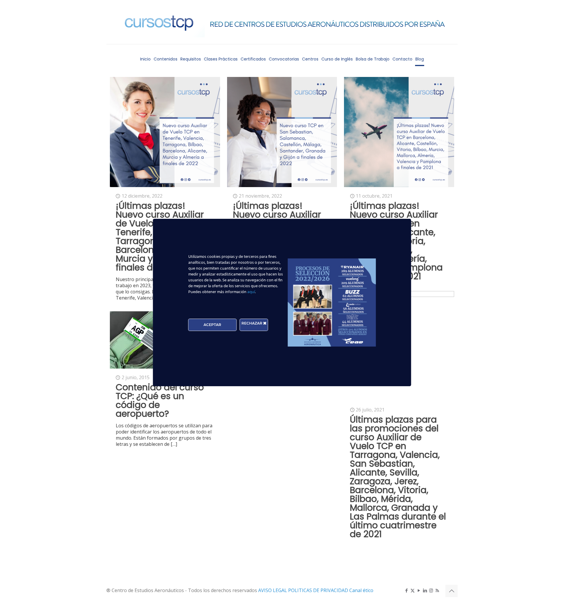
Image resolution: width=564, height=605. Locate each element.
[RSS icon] (437, 590)
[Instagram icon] (431, 590)
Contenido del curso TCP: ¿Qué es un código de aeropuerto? (160, 400)
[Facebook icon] (406, 590)
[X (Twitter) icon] (412, 590)
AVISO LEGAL (273, 590)
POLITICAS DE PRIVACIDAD (318, 590)
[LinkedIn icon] (425, 590)
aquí (251, 292)
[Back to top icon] (451, 591)
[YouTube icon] (419, 590)
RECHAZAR (252, 323)
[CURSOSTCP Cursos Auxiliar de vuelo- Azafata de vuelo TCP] (282, 22)
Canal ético (361, 590)
